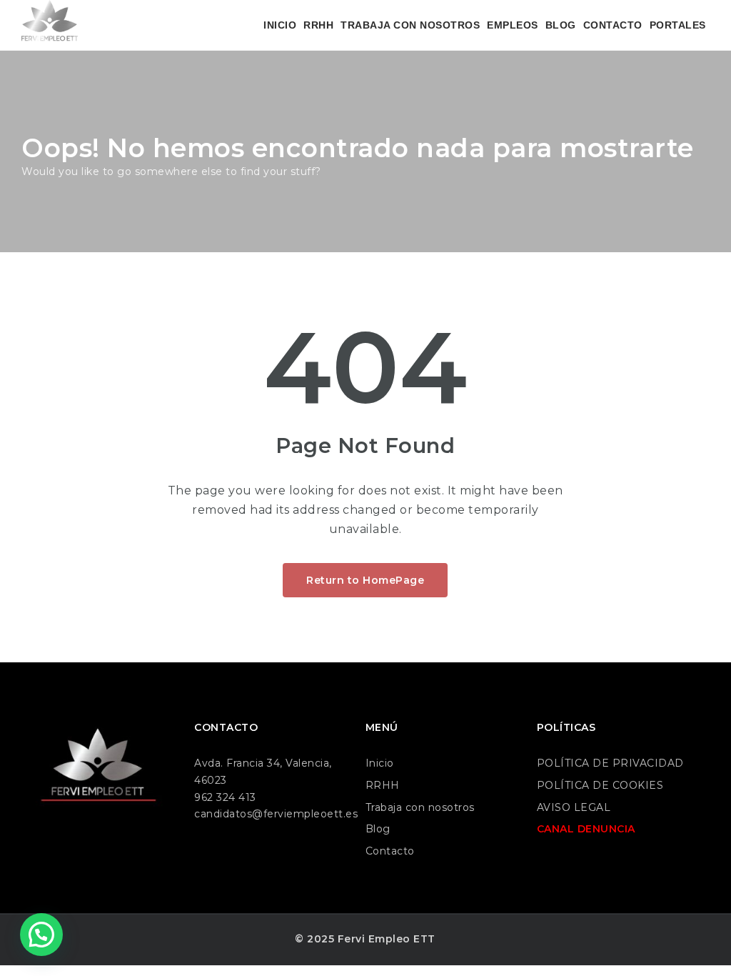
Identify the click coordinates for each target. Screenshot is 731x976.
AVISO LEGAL (574, 807)
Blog (378, 828)
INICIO (279, 25)
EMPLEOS (512, 25)
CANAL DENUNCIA (586, 828)
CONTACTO (612, 25)
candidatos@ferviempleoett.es (276, 813)
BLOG (560, 25)
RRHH (318, 25)
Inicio (380, 763)
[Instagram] (66, 845)
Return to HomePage (365, 580)
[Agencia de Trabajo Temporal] (49, 25)
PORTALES (678, 25)
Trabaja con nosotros (420, 807)
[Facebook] (36, 845)
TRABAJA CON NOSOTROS (410, 25)
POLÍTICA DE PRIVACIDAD (610, 763)
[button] (41, 934)
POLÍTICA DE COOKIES (600, 785)
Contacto (390, 851)
